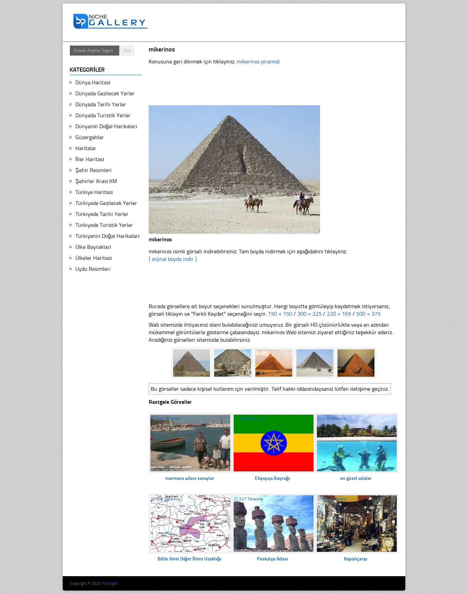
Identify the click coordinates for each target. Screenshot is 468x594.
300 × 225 (309, 314)
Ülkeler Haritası (93, 258)
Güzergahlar (89, 137)
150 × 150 (280, 314)
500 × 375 (368, 314)
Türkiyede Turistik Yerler (104, 225)
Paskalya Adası (272, 559)
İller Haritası (89, 159)
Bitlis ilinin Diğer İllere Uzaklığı (189, 559)
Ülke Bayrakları (93, 247)
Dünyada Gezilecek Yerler (105, 93)
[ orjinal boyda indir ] (173, 259)
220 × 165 (339, 314)
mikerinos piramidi (258, 61)
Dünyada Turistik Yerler (103, 115)
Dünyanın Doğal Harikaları (106, 126)
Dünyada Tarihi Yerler (100, 104)
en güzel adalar (355, 478)
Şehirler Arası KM (96, 181)
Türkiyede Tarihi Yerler (101, 214)
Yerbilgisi (110, 583)
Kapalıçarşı (355, 559)
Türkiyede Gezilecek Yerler (106, 203)
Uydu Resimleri (93, 269)
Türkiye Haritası (94, 192)
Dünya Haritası (92, 82)
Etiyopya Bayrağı (272, 478)
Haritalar (85, 148)
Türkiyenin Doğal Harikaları (107, 236)
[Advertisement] (276, 22)
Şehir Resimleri (93, 170)
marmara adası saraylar (189, 478)
